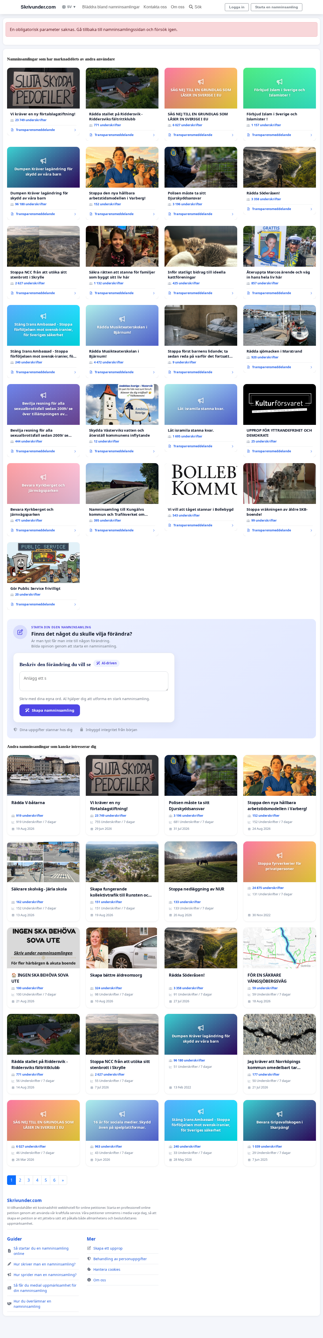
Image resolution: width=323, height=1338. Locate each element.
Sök (198, 7)
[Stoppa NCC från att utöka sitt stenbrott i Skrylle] (43, 262)
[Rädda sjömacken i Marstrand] (279, 339)
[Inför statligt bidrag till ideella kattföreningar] (201, 262)
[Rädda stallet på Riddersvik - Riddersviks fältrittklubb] (122, 104)
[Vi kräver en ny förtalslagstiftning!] (43, 102)
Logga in (237, 7)
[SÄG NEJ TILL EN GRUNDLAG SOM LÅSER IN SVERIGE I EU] (201, 104)
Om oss (177, 7)
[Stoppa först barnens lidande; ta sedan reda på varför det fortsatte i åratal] (201, 341)
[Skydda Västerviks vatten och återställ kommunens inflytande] (122, 420)
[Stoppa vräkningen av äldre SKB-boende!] (279, 499)
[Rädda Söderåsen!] (279, 181)
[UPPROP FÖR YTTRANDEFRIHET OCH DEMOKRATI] (279, 420)
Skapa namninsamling (53, 710)
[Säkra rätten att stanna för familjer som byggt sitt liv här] (122, 262)
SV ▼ (71, 7)
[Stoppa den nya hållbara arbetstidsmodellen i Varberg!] (122, 183)
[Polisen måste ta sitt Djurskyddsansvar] (201, 183)
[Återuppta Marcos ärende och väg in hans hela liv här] (279, 262)
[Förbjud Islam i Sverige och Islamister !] (279, 104)
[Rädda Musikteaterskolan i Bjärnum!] (122, 341)
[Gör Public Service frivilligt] (43, 576)
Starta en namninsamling (276, 7)
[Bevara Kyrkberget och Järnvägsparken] (43, 499)
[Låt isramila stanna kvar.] (201, 418)
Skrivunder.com (38, 7)
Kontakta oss (155, 7)
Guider (14, 1239)
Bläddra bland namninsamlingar (111, 7)
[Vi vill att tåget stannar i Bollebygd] (201, 497)
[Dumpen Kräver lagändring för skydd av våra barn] (43, 183)
